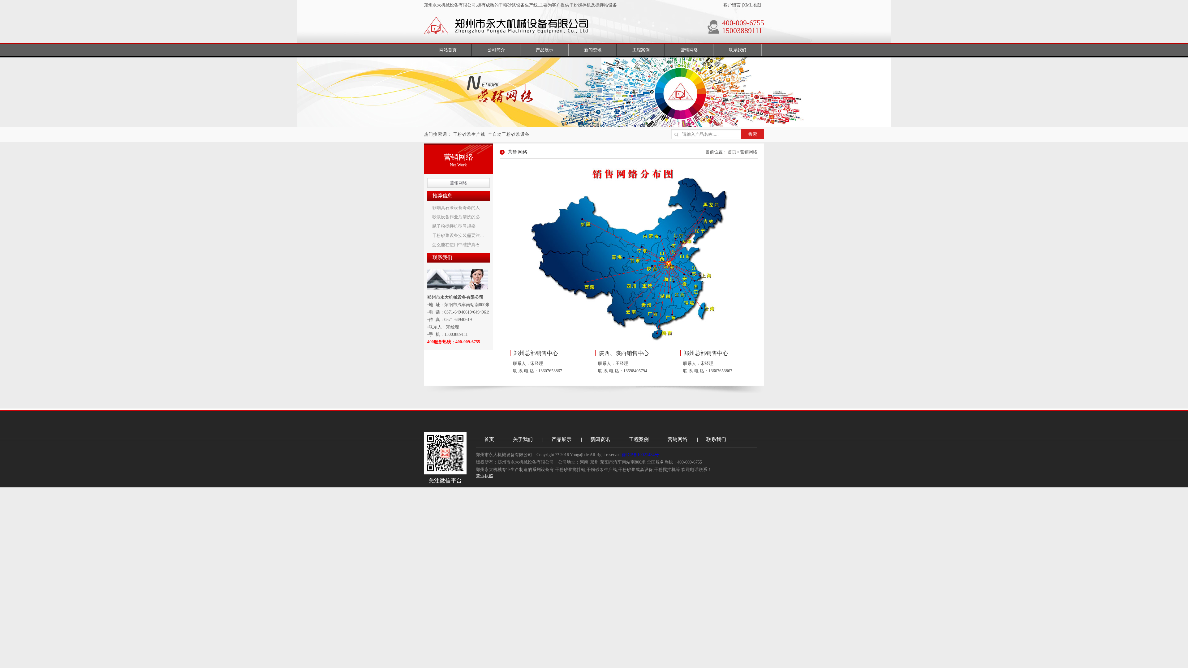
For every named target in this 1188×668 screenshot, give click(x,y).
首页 (732, 152)
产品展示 (561, 439)
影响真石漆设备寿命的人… (458, 207)
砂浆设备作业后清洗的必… (458, 217)
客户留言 (732, 5)
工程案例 (639, 439)
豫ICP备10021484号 (640, 454)
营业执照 (484, 476)
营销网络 (458, 183)
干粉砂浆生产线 (469, 134)
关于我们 (523, 439)
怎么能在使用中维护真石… (458, 244)
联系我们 (716, 439)
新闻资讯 (600, 439)
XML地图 (752, 5)
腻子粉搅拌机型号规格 (454, 226)
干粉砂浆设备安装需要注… (458, 235)
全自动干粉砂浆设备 (509, 134)
